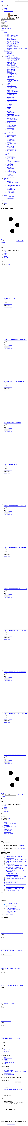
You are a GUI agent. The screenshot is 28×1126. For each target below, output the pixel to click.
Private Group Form (9, 1074)
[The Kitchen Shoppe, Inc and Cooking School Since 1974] (13, 18)
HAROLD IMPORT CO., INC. (16, 868)
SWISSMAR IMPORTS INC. (15, 887)
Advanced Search (5, 21)
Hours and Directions (9, 1049)
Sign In (5, 8)
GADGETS (10, 905)
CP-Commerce (11, 1124)
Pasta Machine (7, 830)
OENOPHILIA (11, 872)
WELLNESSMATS (12, 890)
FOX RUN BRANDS (13, 867)
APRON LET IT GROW (10, 298)
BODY (9, 914)
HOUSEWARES (12, 903)
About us (6, 1048)
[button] (8, 304)
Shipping (6, 1059)
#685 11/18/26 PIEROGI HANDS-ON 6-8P (12, 985)
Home (5, 203)
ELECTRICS (11, 906)
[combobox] (8, 20)
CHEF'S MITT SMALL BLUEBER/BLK (15, 672)
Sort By (2, 241)
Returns (6, 1060)
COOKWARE (11, 908)
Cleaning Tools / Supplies (10, 823)
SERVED (10, 858)
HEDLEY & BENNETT (14, 856)
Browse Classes (8, 1068)
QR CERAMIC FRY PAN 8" (8, 1003)
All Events (6, 6)
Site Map (6, 1063)
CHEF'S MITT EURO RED (11, 464)
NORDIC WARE (12, 873)
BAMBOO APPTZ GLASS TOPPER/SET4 (15, 340)
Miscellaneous (7, 827)
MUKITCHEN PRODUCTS (15, 870)
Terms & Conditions (9, 1062)
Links (2, 1)
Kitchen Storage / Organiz (10, 826)
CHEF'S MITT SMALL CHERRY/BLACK (15, 713)
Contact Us (6, 9)
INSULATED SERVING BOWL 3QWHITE (12, 933)
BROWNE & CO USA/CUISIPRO (16, 859)
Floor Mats (6, 825)
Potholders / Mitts (8, 829)
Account (3, 200)
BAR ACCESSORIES (13, 909)
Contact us (6, 1051)
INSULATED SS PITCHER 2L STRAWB (11, 950)
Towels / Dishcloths (8, 833)
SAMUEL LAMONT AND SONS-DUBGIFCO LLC (13, 881)
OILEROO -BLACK (6, 1021)
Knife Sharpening (8, 1058)
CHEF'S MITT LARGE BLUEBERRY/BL (15, 547)
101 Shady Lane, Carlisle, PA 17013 (13, 1089)
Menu (2, 30)
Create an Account (8, 11)
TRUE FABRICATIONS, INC (15, 888)
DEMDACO (10, 864)
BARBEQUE (11, 911)
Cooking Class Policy (9, 1070)
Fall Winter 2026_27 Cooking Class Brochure (15, 1071)
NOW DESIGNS (12, 875)
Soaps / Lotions (7, 832)
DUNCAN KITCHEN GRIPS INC (16, 865)
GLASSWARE (11, 912)
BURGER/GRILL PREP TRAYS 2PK (14, 381)
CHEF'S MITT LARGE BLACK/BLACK (15, 506)
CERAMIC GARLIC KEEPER (12, 423)
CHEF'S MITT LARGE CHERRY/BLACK (15, 589)
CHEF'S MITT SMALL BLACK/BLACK (15, 630)
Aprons (5, 822)
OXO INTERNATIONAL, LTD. (16, 876)
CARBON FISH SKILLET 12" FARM (10, 1038)
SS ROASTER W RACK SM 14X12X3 (11, 968)
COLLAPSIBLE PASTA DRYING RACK (15, 755)
